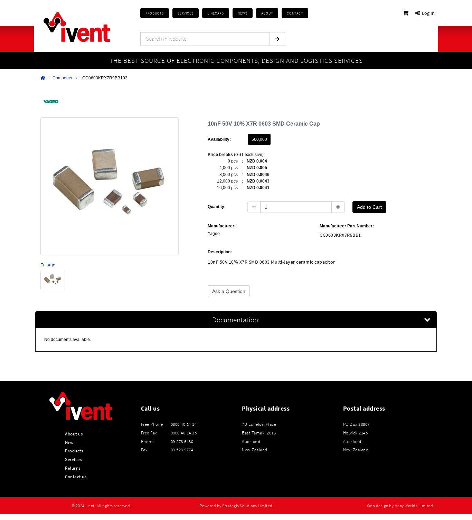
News (70, 442)
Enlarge (47, 265)
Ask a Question (228, 291)
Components (65, 78)
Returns (73, 468)
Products (154, 13)
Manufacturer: (222, 226)
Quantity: (217, 206)
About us (74, 434)
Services (73, 459)
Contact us (75, 476)
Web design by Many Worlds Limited (400, 506)
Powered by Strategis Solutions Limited (236, 506)
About (267, 13)
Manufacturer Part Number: (347, 226)
